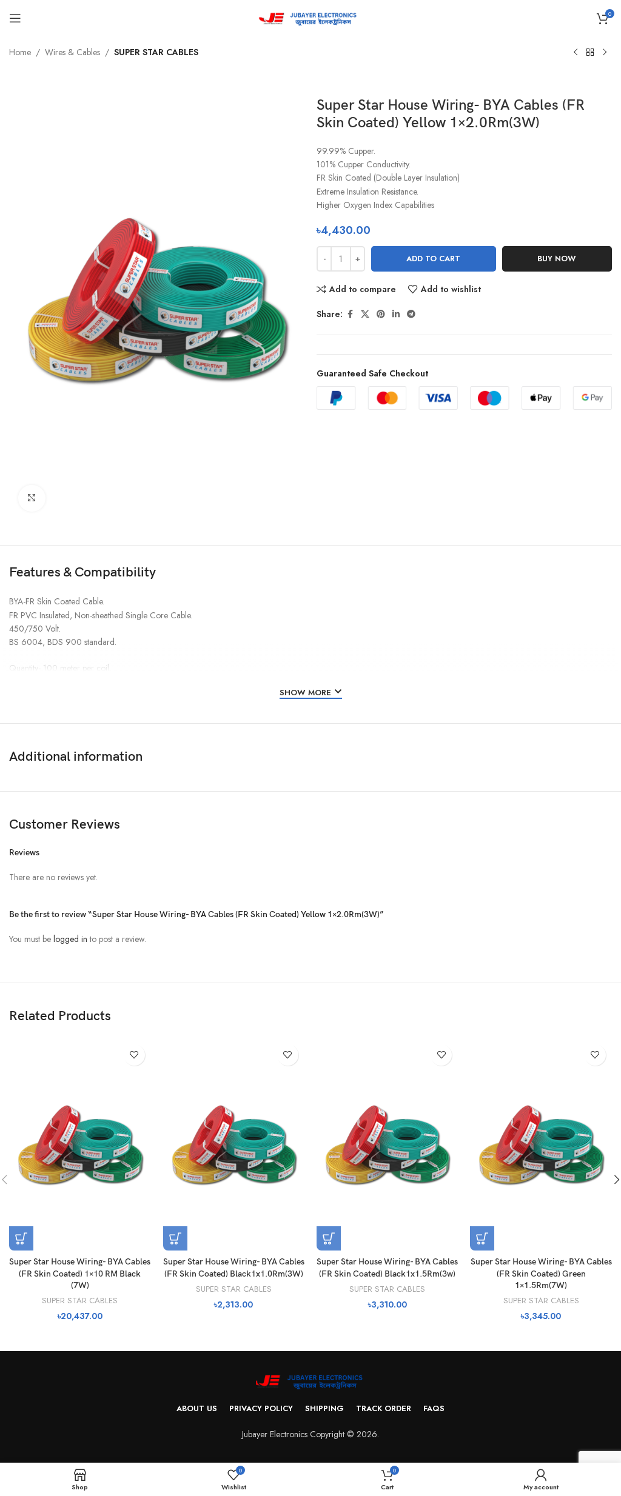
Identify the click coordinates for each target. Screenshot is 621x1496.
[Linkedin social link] (396, 314)
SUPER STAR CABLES (156, 52)
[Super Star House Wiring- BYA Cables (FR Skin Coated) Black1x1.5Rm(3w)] (387, 1144)
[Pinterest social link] (381, 314)
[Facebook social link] (350, 314)
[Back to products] (590, 52)
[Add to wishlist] (134, 1055)
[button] (21, 1238)
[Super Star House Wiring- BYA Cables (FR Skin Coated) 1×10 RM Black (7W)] (79, 1144)
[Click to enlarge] (31, 498)
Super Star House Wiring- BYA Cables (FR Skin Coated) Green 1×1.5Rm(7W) (541, 1274)
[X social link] (365, 314)
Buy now (556, 258)
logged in (70, 939)
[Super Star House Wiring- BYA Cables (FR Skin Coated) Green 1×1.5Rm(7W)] (540, 1144)
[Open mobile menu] (15, 18)
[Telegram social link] (411, 314)
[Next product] (604, 52)
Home (20, 52)
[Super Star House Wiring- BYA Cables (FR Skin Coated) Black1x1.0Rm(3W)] (233, 1144)
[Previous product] (575, 52)
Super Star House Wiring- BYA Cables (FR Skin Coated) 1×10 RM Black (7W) (79, 1274)
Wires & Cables (72, 52)
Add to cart (433, 258)
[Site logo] (311, 17)
